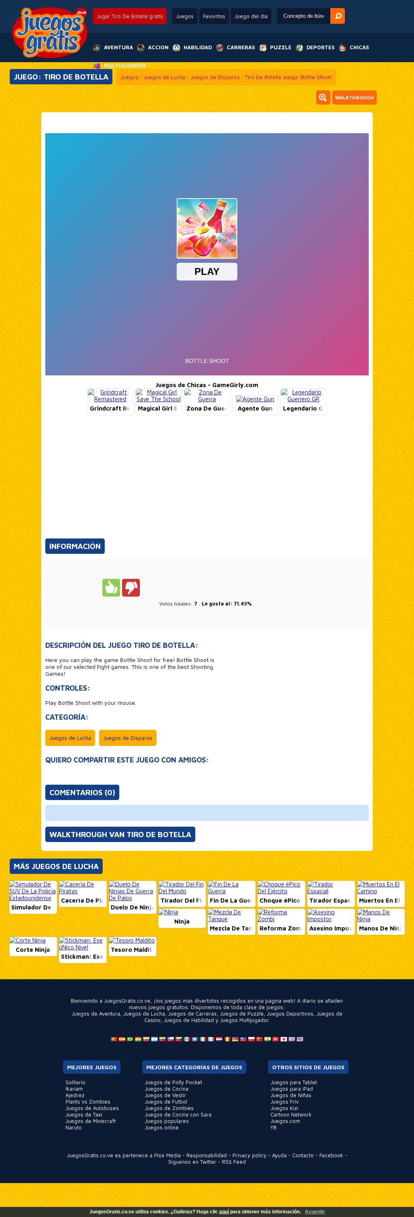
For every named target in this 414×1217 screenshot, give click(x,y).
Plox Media (167, 1155)
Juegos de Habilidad (189, 1020)
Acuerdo (315, 1212)
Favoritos (214, 16)
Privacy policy (249, 1155)
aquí (224, 1212)
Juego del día (251, 16)
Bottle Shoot (316, 77)
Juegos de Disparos (215, 77)
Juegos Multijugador (244, 1020)
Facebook (331, 1155)
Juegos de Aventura (96, 1013)
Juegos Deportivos (290, 1013)
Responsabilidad (206, 1155)
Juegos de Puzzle (242, 1013)
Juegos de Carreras (192, 1013)
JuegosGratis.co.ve (90, 1155)
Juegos (185, 16)
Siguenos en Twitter (192, 1161)
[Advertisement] (207, 480)
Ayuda (279, 1155)
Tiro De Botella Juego (271, 77)
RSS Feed (234, 1161)
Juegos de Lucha (164, 77)
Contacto (303, 1155)
